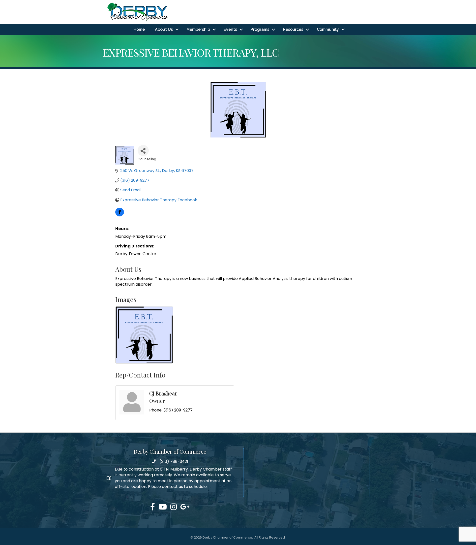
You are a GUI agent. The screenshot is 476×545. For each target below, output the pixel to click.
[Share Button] (143, 150)
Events (230, 29)
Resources (293, 29)
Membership (198, 29)
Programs (260, 29)
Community (328, 29)
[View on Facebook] (119, 215)
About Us (164, 29)
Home (139, 29)
